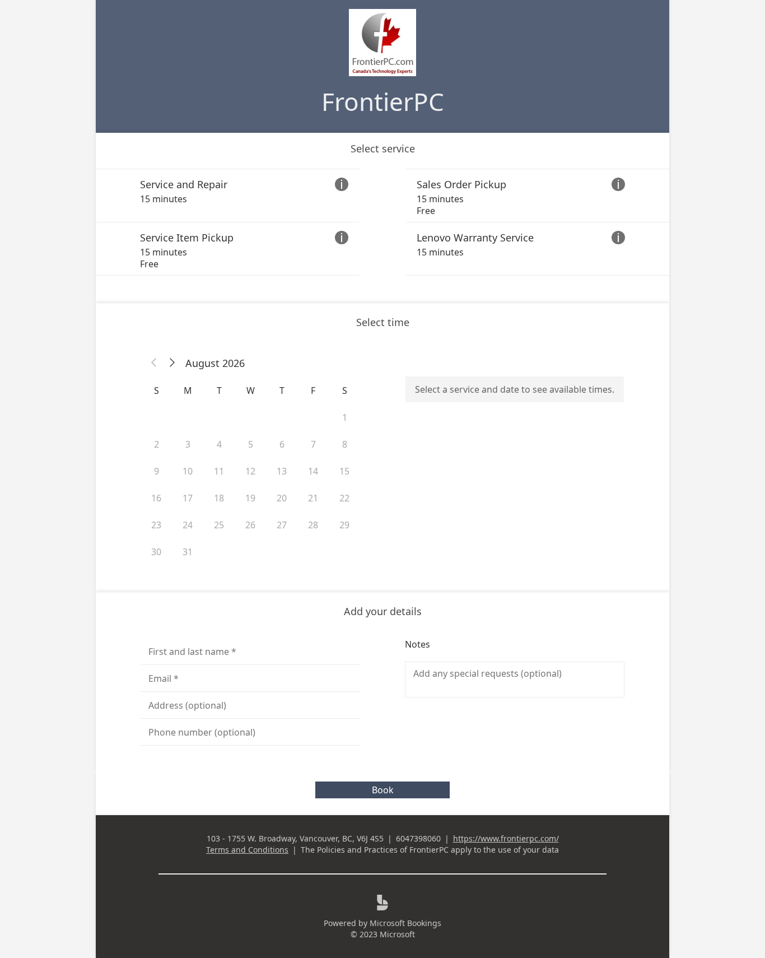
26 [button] (250, 525)
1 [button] (344, 417)
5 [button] (250, 444)
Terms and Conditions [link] (247, 849)
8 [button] (344, 444)
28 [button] (313, 525)
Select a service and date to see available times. (514, 389)
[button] (154, 363)
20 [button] (282, 498)
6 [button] (281, 444)
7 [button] (313, 444)
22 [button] (344, 498)
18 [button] (219, 498)
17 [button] (188, 498)
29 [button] (344, 525)
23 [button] (156, 525)
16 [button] (156, 498)
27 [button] (282, 525)
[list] (382, 222)
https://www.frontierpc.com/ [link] (506, 838)
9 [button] (156, 471)
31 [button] (188, 552)
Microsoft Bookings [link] (405, 923)
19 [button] (250, 498)
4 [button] (219, 444)
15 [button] (344, 471)
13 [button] (282, 471)
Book (383, 790)
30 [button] (156, 552)
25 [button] (219, 525)
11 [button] (219, 471)
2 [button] (156, 444)
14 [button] (313, 471)
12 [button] (250, 471)
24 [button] (188, 525)
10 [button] (188, 471)
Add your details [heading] (383, 611)
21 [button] (313, 498)
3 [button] (187, 444)
